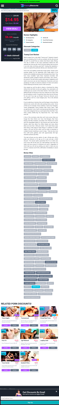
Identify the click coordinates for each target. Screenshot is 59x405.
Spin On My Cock (29, 265)
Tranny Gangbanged (30, 279)
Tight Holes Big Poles (39, 269)
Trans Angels (5, 318)
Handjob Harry (44, 205)
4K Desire (35, 156)
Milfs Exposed (48, 226)
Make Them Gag (42, 223)
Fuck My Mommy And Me (31, 198)
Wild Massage (39, 290)
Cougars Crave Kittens (31, 184)
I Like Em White (29, 212)
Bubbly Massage (43, 174)
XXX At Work (48, 290)
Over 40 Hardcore (29, 241)
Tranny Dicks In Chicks (45, 276)
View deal (14, 325)
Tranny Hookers (43, 279)
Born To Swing (48, 170)
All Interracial (45, 156)
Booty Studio (38, 170)
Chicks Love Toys (29, 181)
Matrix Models (29, 226)
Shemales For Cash (51, 262)
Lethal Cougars (29, 219)
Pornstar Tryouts (42, 241)
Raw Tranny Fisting (43, 244)
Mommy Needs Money (30, 230)
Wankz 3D (50, 283)
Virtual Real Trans (45, 318)
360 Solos (27, 156)
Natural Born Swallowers (32, 237)
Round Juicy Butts (42, 251)
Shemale (27, 50)
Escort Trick (53, 191)
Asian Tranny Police (48, 159)
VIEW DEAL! (12, 28)
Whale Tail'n (45, 286)
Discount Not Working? (12, 45)
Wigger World (29, 290)
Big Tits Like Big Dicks (44, 167)
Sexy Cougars (39, 262)
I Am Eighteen (43, 209)
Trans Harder (5, 363)
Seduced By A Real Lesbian (32, 258)
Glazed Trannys (40, 202)
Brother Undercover (30, 174)
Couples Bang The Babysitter (47, 184)
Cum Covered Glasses (30, 188)
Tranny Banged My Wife (43, 272)
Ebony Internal (42, 191)
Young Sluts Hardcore (45, 293)
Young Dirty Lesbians (30, 293)
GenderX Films (25, 363)
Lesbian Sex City (29, 216)
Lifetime (34, 50)
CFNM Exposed (41, 177)
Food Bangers (38, 195)
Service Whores (45, 258)
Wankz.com (36, 286)
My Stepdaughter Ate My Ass (32, 233)
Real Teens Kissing (45, 248)
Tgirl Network (25, 340)
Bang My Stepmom (40, 163)
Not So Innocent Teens (48, 237)
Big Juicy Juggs (52, 163)
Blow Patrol (28, 170)
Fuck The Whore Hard (45, 198)
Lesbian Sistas (40, 216)
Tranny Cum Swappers (31, 276)
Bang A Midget (29, 163)
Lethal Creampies (41, 219)
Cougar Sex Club (41, 181)
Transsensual (25, 318)
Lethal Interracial (30, 223)
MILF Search (39, 226)
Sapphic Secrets (29, 255)
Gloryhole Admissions (31, 205)
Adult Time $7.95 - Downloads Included (29, 1)
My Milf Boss (42, 230)
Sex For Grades (29, 262)
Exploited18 (28, 195)
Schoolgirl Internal (42, 255)
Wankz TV (27, 286)
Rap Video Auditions (30, 244)
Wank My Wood (41, 283)
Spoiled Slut (39, 265)
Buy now (5, 325)
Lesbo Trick (50, 216)
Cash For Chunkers (30, 177)
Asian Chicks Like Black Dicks (32, 159)
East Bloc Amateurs (30, 191)
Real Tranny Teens (30, 251)
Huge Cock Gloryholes (31, 209)
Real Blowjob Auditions (31, 248)
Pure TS (4, 340)
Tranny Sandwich (29, 283)
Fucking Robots (29, 202)
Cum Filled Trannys (44, 188)
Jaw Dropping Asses (40, 212)
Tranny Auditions (29, 272)
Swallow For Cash (51, 265)
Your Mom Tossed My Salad (32, 297)
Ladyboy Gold (44, 340)
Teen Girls (28, 269)
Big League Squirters (30, 167)
